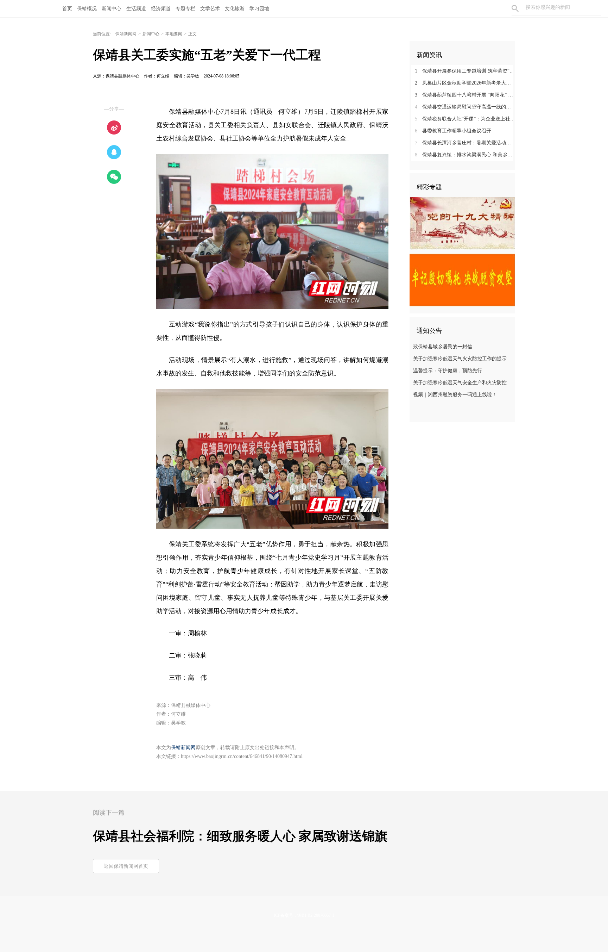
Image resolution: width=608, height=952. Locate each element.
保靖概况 (87, 8)
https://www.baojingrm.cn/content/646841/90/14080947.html (242, 756)
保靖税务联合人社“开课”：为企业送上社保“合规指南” (465, 119)
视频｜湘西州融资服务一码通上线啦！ (455, 394)
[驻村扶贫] (462, 279)
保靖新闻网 (126, 33)
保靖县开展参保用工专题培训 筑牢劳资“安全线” (465, 71)
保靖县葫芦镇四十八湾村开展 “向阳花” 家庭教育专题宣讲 (465, 95)
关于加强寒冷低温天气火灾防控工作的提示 (460, 358)
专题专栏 (185, 8)
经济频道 (161, 8)
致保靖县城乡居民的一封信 (442, 346)
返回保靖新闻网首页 (126, 866)
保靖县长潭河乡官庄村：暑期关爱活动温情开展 (465, 142)
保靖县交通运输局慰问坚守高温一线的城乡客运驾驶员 (465, 107)
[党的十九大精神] (462, 223)
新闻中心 (111, 8)
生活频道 (136, 8)
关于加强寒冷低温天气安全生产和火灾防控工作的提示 (463, 382)
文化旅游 (235, 8)
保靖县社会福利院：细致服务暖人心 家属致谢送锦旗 (240, 836)
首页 (67, 8)
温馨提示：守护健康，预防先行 (447, 370)
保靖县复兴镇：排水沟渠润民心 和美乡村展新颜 (465, 154)
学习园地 (259, 8)
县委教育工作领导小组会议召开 (453, 130)
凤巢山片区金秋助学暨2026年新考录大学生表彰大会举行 (465, 83)
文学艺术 (210, 8)
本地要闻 (173, 33)
